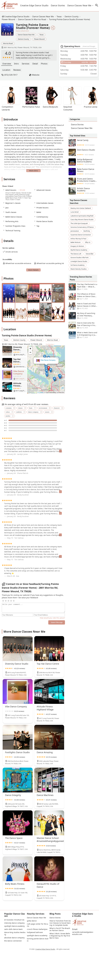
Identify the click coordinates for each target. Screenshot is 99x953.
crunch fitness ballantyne (37, 929)
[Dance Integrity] (18, 780)
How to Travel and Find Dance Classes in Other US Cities (86, 306)
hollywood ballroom (35, 932)
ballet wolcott (76, 242)
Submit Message (57, 622)
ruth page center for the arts (37, 925)
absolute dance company (14, 938)
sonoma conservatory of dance (82, 227)
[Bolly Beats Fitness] (18, 868)
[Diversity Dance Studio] (18, 648)
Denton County (71, 16)
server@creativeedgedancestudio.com (82, 933)
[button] (48, 368)
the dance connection (13, 941)
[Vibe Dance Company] (18, 691)
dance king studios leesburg (14, 933)
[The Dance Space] (18, 822)
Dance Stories (58, 5)
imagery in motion (77, 246)
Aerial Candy (85, 142)
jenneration (75, 231)
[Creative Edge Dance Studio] (9, 5)
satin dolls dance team (13, 929)
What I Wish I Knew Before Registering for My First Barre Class (60, 936)
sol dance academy (78, 265)
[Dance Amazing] (49, 737)
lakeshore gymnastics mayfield (82, 216)
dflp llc (87, 242)
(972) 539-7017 (10, 75)
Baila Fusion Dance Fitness (85, 171)
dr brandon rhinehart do (14, 920)
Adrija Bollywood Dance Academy (85, 161)
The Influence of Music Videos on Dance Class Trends (86, 296)
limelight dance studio (79, 261)
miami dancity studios (79, 269)
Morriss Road (8, 43)
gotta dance (32, 921)
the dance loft (76, 254)
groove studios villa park (79, 257)
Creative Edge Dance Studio (34, 5)
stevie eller (89, 254)
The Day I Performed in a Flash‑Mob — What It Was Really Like (87, 286)
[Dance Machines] (49, 780)
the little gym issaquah (79, 223)
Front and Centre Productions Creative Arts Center (86, 181)
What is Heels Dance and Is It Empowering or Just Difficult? (87, 334)
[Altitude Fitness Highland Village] (49, 691)
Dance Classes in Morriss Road (32, 19)
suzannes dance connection (81, 235)
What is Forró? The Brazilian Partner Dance (60, 929)
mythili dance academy (79, 250)
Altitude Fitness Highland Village (46, 360)
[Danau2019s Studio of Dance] (49, 868)
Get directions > (50, 344)
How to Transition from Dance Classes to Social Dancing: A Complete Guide (60, 923)
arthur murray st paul (78, 238)
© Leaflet (40, 392)
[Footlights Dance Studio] (18, 737)
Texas (59, 16)
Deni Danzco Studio (86, 152)
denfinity (86, 231)
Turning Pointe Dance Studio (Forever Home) (69, 19)
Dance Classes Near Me (79, 5)
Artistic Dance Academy (85, 190)
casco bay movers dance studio (82, 219)
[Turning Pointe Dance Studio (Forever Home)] (8, 30)
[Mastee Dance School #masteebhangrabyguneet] (49, 822)
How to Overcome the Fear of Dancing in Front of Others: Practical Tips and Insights (83, 325)
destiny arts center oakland (81, 208)
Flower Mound (8, 19)
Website (35, 75)
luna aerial (74, 212)
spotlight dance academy (14, 926)
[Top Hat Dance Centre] (49, 648)
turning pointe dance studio (37, 940)
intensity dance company (14, 923)
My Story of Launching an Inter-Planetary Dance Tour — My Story (86, 315)
